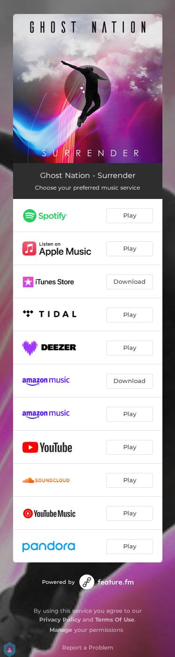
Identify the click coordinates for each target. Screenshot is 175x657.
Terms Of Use (114, 619)
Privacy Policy (60, 619)
